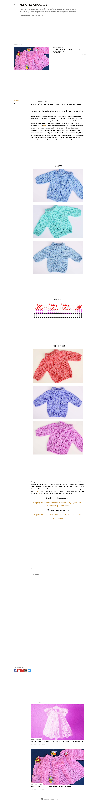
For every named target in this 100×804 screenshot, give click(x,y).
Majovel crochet (33, 4)
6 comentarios (63, 55)
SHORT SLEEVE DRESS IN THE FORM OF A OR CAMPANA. (57, 741)
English (40, 15)
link (36, 491)
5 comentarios (41, 744)
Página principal (25, 15)
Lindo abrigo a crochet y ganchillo (51, 786)
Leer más (83, 54)
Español (34, 15)
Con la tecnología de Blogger (51, 799)
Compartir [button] (55, 55)
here (44, 125)
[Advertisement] (49, 28)
